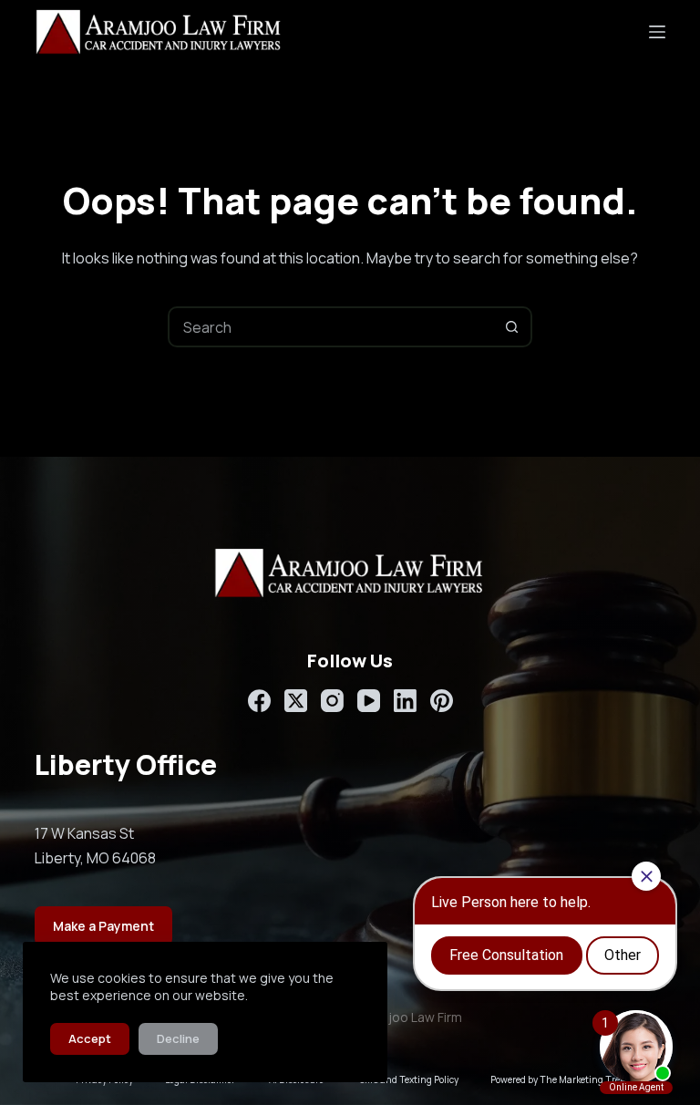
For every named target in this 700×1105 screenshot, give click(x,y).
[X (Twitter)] (295, 700)
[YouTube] (368, 700)
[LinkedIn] (405, 700)
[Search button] (511, 327)
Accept (89, 1038)
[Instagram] (332, 700)
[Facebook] (259, 700)
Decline (178, 1038)
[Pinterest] (441, 700)
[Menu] (657, 32)
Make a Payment (103, 926)
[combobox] (331, 326)
